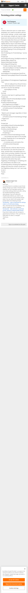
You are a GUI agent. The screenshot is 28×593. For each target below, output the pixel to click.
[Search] (25, 5)
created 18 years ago (14, 23)
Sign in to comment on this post (17, 224)
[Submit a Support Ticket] (24, 9)
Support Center (14, 5)
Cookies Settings (14, 588)
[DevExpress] (6, 1)
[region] (14, 580)
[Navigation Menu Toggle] (2, 5)
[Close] (25, 569)
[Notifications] (26, 1)
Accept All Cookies (14, 580)
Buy (18, 1)
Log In (22, 1)
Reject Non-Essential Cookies (14, 584)
